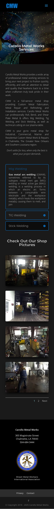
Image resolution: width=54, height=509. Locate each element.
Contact (30, 493)
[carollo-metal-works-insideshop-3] (27, 356)
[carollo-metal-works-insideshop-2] (27, 320)
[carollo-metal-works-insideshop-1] (27, 285)
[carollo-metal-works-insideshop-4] (27, 391)
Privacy (19, 493)
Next (44, 400)
